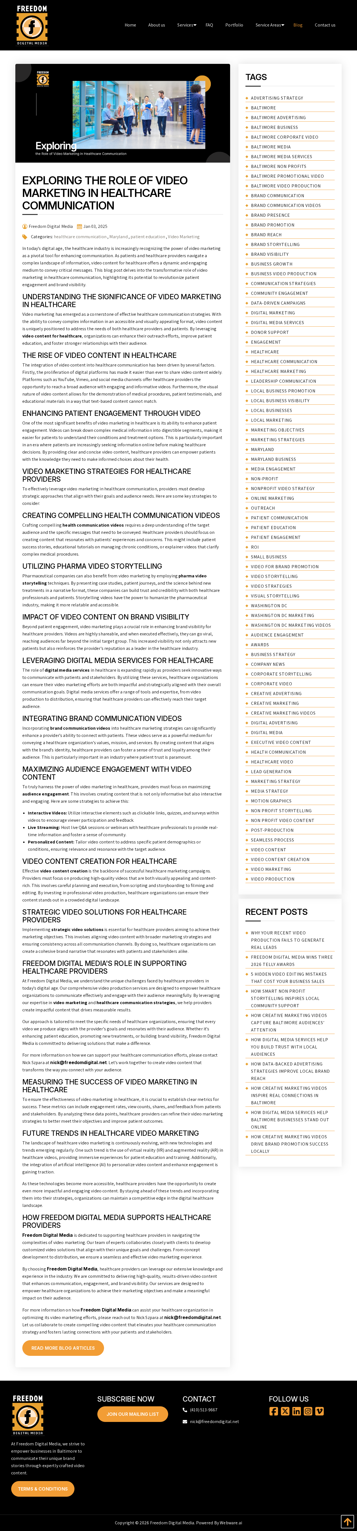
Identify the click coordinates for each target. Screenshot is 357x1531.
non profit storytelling (281, 811)
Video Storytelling (274, 576)
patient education (148, 237)
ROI (255, 547)
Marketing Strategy (275, 781)
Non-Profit (265, 479)
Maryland (118, 237)
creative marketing (275, 703)
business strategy (273, 654)
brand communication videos (286, 205)
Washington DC (269, 606)
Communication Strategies (283, 283)
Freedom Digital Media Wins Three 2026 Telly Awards (292, 960)
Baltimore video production (286, 186)
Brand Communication (277, 196)
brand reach (266, 235)
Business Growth (272, 264)
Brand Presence (270, 215)
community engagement (279, 293)
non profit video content (283, 820)
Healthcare (265, 352)
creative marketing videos (283, 713)
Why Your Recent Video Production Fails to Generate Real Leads (288, 940)
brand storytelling (275, 244)
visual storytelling (275, 596)
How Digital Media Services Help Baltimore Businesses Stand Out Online (290, 1120)
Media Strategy (269, 791)
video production (273, 879)
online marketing (272, 498)
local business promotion (283, 391)
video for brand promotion (285, 567)
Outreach (263, 508)
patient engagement (276, 537)
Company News (268, 664)
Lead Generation (271, 772)
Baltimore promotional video (287, 176)
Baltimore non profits (279, 166)
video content (268, 850)
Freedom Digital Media (47, 1235)
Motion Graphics (271, 801)
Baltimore (263, 108)
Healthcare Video (272, 762)
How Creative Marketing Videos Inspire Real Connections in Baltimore (289, 1095)
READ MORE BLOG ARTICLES (63, 1348)
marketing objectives (278, 430)
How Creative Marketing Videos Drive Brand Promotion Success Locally (290, 1144)
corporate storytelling (281, 674)
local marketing (271, 420)
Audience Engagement (277, 635)
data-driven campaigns (278, 303)
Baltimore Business (274, 127)
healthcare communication (80, 237)
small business (269, 557)
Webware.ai (231, 1523)
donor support (270, 332)
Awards (260, 645)
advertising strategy (277, 98)
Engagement (266, 342)
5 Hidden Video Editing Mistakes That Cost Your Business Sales (289, 977)
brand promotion (273, 225)
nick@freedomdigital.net (78, 1062)
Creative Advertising (276, 693)
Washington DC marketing (282, 615)
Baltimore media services (281, 157)
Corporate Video (271, 684)
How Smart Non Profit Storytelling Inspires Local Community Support (285, 998)
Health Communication (278, 752)
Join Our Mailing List (133, 1414)
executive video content (281, 742)
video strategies (271, 586)
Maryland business (273, 459)
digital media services (277, 323)
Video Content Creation (280, 859)
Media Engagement (273, 469)
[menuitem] (131, 25)
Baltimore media (271, 147)
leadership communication (283, 381)
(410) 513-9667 (204, 1410)
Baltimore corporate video (285, 137)
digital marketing (273, 313)
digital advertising (274, 723)
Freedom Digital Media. (172, 1523)
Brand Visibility (270, 254)
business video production (284, 274)
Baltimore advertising (278, 117)
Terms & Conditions (43, 1489)
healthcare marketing (278, 371)
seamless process (272, 840)
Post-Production (272, 830)
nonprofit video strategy (283, 488)
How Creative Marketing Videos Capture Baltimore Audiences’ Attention (289, 1022)
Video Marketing (183, 237)
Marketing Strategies (278, 440)
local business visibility (280, 401)
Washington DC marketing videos (291, 625)
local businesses (271, 410)
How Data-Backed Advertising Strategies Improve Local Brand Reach (290, 1071)
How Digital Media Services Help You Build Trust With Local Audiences (289, 1047)
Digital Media (267, 733)
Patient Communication (279, 518)
